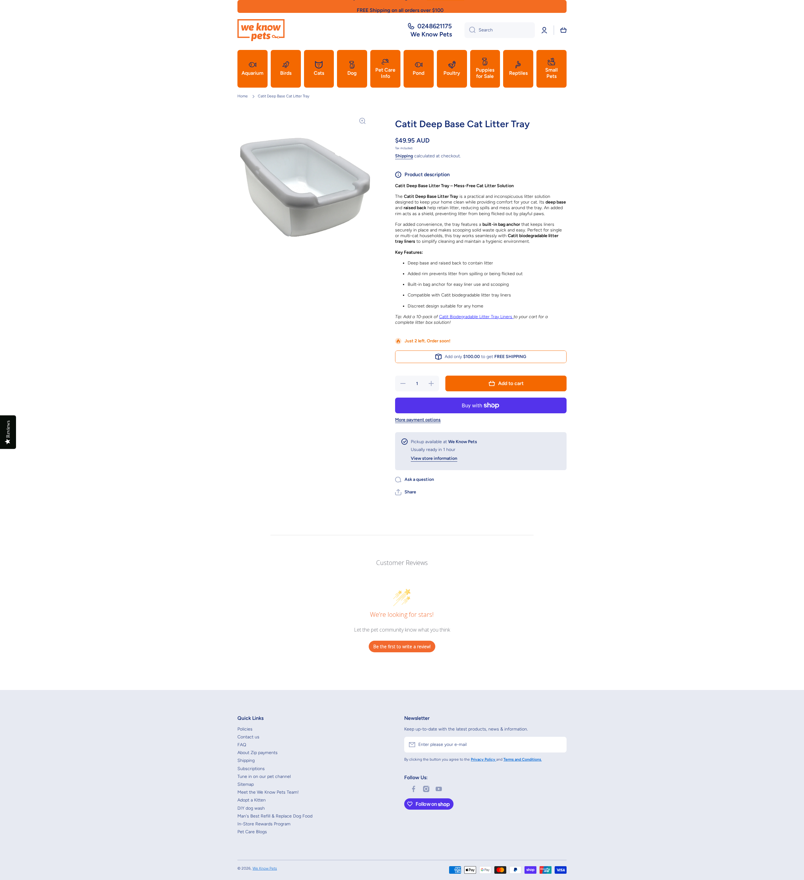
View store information (434, 458)
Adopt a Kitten (251, 800)
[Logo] (261, 30)
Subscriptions (251, 768)
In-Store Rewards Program (264, 824)
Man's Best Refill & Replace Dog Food (274, 816)
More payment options (418, 419)
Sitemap (245, 784)
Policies (245, 729)
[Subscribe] (559, 744)
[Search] (469, 30)
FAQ (241, 744)
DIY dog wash (251, 808)
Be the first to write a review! (402, 646)
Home (242, 96)
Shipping (404, 156)
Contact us (248, 737)
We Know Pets (265, 868)
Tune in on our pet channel (264, 776)
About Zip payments (257, 752)
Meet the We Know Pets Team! (268, 792)
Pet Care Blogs (252, 831)
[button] (563, 30)
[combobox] (499, 30)
